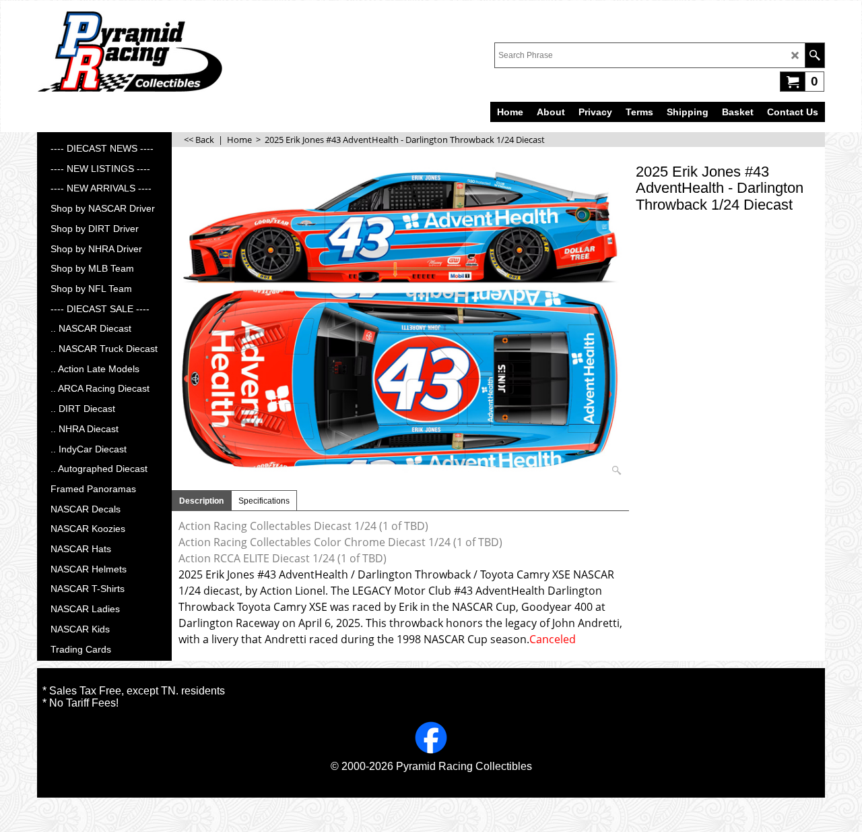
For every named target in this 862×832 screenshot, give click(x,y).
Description (201, 501)
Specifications (264, 501)
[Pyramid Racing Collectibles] (129, 51)
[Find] (814, 55)
